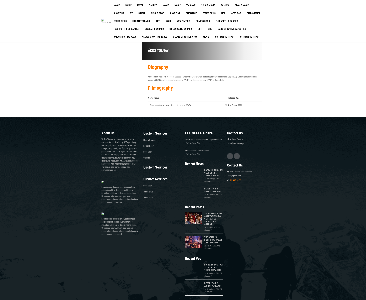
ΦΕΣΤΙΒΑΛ (236, 13)
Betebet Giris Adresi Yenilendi (197, 150)
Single (141, 13)
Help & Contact (149, 140)
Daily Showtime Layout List (233, 29)
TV (131, 13)
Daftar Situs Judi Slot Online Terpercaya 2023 (203, 139)
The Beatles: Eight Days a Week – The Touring (213, 240)
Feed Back (147, 152)
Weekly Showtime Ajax (185, 37)
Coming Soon (203, 21)
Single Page (157, 13)
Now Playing (183, 21)
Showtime (119, 13)
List (158, 21)
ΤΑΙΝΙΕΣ (153, 5)
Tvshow (225, 5)
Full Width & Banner (227, 21)
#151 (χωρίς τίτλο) (224, 37)
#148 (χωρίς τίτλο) (249, 37)
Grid (168, 21)
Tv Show (190, 5)
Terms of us (209, 13)
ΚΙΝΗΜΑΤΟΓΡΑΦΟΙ (141, 21)
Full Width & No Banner (126, 29)
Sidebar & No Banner (180, 29)
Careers (146, 158)
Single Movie (208, 5)
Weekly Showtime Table (154, 37)
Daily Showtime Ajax (125, 37)
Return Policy (148, 146)
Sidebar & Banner (154, 29)
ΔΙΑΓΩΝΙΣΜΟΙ (253, 13)
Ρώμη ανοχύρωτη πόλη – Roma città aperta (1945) (170, 105)
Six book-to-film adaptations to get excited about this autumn (213, 219)
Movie (117, 5)
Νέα (223, 13)
